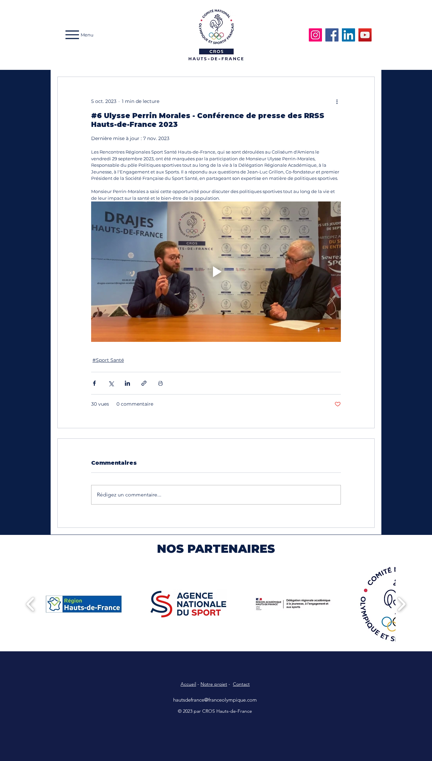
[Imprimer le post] (160, 383)
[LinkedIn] (348, 35)
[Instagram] (315, 35)
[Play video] (216, 271)
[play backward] (30, 604)
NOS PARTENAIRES (216, 549)
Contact (241, 684)
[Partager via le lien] (144, 383)
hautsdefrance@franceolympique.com (215, 700)
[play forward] (401, 604)
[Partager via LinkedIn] (127, 383)
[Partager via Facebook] (94, 383)
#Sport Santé (108, 360)
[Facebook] (332, 35)
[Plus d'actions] (337, 101)
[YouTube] (365, 35)
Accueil (188, 684)
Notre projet (213, 684)
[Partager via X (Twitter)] (111, 383)
